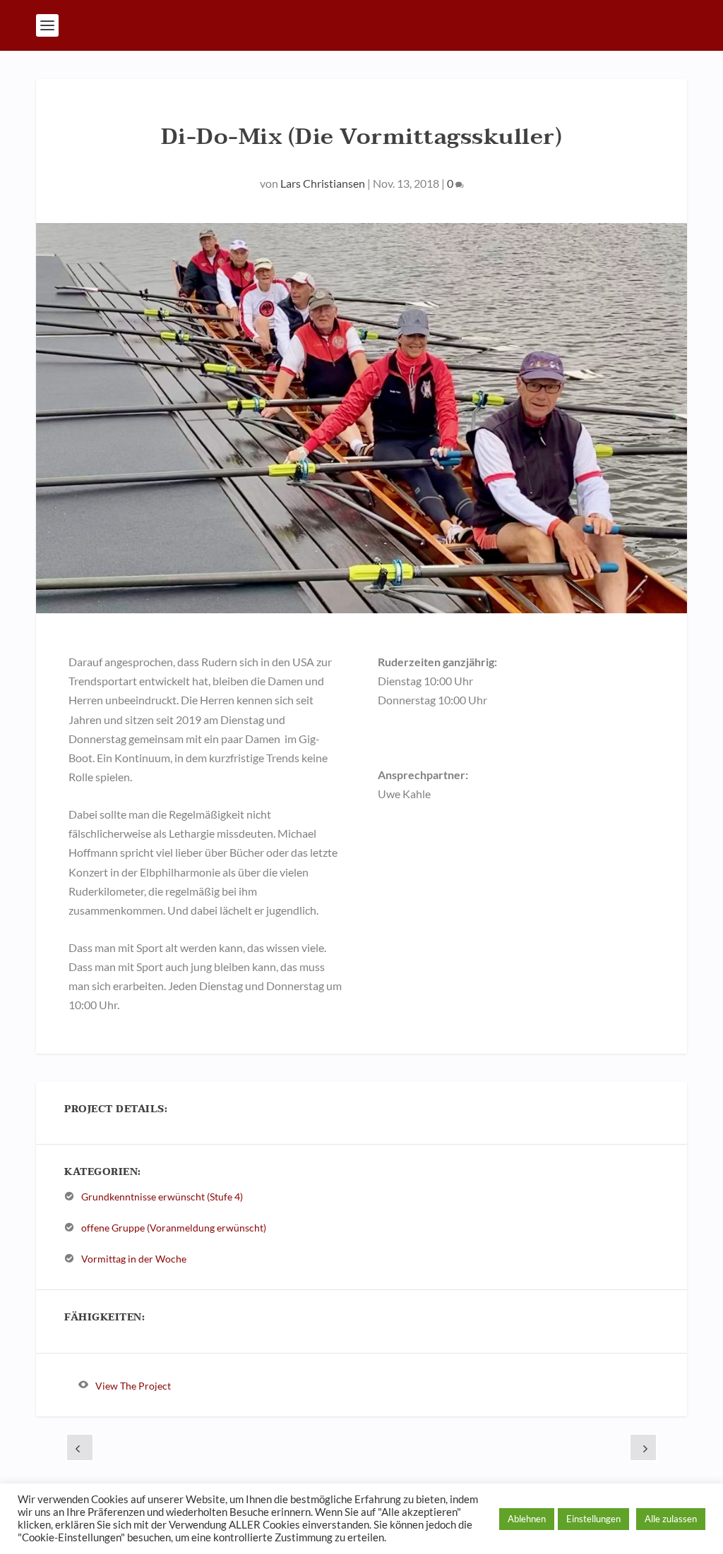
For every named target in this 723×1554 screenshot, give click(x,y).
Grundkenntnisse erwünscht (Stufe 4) (162, 1197)
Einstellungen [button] (593, 1518)
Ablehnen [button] (527, 1518)
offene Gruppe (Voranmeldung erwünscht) (173, 1228)
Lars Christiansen (322, 183)
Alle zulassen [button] (671, 1518)
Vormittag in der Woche (133, 1259)
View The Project (133, 1385)
